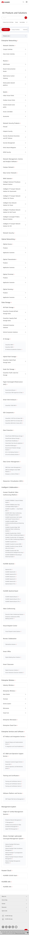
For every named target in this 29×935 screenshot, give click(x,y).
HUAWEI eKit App (8, 915)
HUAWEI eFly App (8, 919)
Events (16, 22)
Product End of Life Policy (8, 22)
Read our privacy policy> (20, 933)
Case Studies (22, 22)
